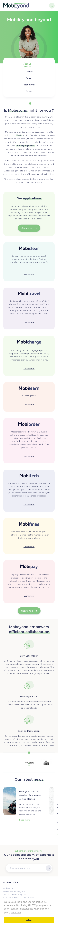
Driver (29, 91)
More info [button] (16, 912)
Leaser (29, 72)
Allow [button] (29, 920)
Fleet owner (29, 85)
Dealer (29, 78)
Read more (24, 820)
